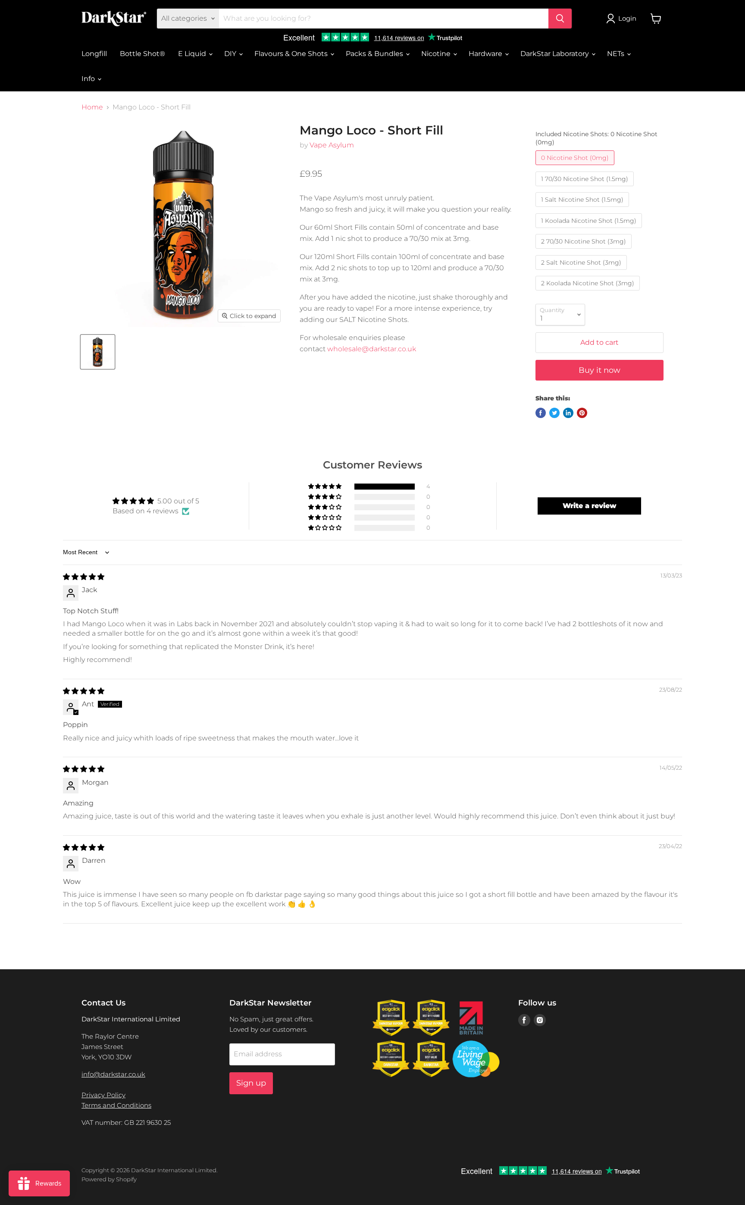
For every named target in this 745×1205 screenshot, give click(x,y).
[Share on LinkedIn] (568, 413)
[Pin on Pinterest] (582, 413)
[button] (325, 487)
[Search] (560, 18)
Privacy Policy (103, 1095)
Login (627, 18)
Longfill (94, 54)
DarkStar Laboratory (555, 54)
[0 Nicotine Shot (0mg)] (576, 167)
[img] (83, 577)
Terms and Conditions (116, 1105)
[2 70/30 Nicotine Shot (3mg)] (584, 251)
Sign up (251, 1083)
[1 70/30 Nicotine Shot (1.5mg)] (585, 188)
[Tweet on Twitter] (554, 413)
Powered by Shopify (109, 1179)
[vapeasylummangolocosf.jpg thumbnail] (98, 352)
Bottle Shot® (142, 54)
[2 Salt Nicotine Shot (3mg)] (582, 272)
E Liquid (193, 54)
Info (89, 79)
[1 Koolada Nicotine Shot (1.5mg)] (589, 230)
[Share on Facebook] (540, 413)
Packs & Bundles (375, 54)
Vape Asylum (332, 145)
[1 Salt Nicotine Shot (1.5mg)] (583, 209)
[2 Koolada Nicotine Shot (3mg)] (588, 292)
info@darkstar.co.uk (113, 1074)
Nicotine (436, 54)
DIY (231, 54)
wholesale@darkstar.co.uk (371, 349)
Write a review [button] (590, 506)
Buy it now (599, 370)
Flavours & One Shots (291, 54)
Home (92, 107)
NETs (616, 54)
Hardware (486, 54)
